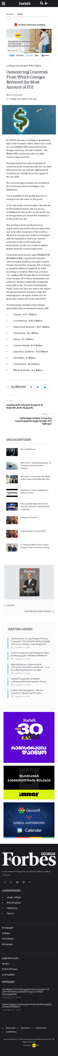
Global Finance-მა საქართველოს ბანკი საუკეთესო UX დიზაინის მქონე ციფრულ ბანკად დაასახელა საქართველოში (30, 641)
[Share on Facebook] (31, 387)
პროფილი (7, 944)
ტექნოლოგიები (10, 958)
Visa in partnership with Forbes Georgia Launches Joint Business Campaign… (35, 506)
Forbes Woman (9, 969)
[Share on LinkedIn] (45, 387)
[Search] (41, 3)
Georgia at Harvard (29, 517)
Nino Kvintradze (14, 95)
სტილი (5, 964)
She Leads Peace (28, 449)
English (20, 14)
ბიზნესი (6, 933)
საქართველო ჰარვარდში (33, 531)
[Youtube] (17, 882)
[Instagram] (11, 882)
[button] (3, 3)
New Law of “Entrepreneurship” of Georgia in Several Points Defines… (36, 465)
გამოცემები (8, 975)
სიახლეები (8, 928)
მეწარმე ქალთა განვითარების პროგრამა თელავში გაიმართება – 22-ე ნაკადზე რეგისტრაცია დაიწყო (30, 667)
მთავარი (10, 14)
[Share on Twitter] (38, 387)
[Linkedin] (23, 882)
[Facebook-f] (5, 882)
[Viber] (30, 882)
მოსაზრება (8, 939)
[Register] (46, 3)
